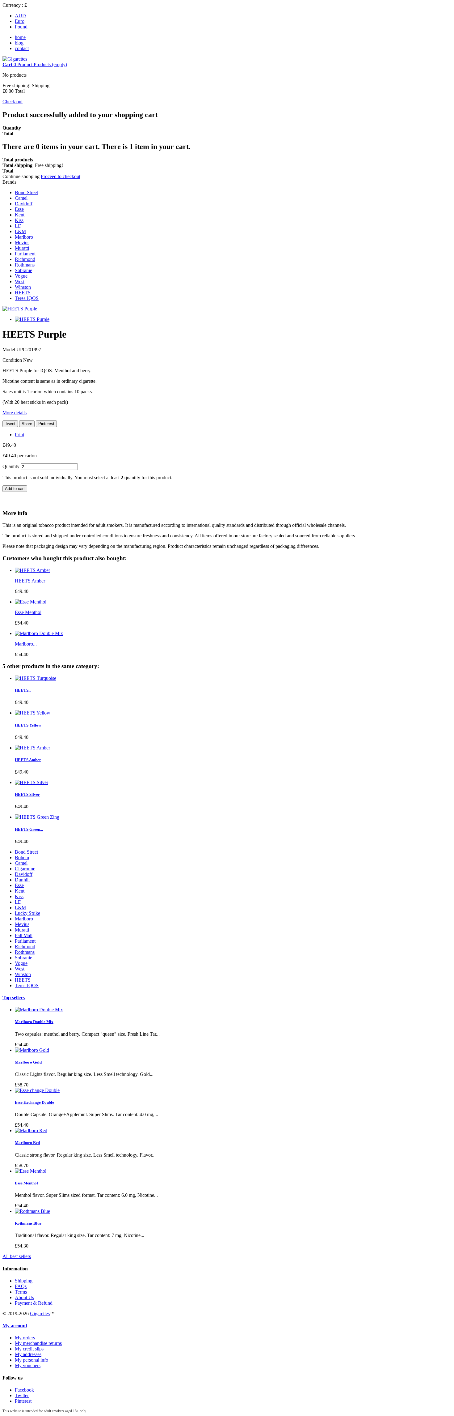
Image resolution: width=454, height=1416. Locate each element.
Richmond (25, 259)
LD (18, 225)
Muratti (22, 248)
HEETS (23, 292)
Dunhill (22, 879)
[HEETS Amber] (32, 570)
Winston (23, 287)
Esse (19, 209)
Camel (21, 198)
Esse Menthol (28, 612)
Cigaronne (25, 868)
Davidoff (23, 203)
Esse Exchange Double (34, 1102)
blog (19, 42)
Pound (21, 26)
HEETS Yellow (28, 725)
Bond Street (26, 192)
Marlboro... (26, 643)
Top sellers (13, 997)
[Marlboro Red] (31, 1130)
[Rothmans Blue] (32, 1211)
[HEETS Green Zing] (37, 817)
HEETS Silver (27, 794)
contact (22, 48)
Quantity (10, 466)
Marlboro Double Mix (34, 1021)
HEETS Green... (29, 829)
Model (9, 349)
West (19, 281)
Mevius (22, 242)
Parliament (25, 253)
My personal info (31, 1360)
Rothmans (25, 264)
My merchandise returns (38, 1343)
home (20, 37)
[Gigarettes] (14, 59)
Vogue (21, 276)
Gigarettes (40, 1313)
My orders (25, 1337)
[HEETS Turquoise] (35, 678)
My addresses (28, 1354)
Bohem (22, 857)
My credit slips (29, 1348)
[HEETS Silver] (31, 782)
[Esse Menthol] (30, 601)
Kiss (19, 220)
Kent (19, 214)
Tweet (10, 423)
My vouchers (27, 1365)
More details (14, 412)
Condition (12, 360)
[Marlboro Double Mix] (39, 633)
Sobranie (23, 270)
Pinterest (46, 423)
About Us (24, 1297)
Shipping (23, 1280)
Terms (21, 1291)
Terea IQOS (27, 298)
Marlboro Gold (28, 1062)
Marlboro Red (27, 1142)
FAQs (21, 1286)
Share (27, 423)
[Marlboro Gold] (32, 1050)
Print (19, 434)
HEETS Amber (30, 580)
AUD (20, 15)
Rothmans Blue (28, 1223)
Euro (19, 21)
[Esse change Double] (37, 1090)
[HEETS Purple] (19, 308)
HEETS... (23, 690)
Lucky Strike (27, 913)
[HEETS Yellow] (32, 712)
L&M (20, 231)
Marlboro (24, 237)
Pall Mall (23, 935)
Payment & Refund (34, 1303)
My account (14, 1325)
